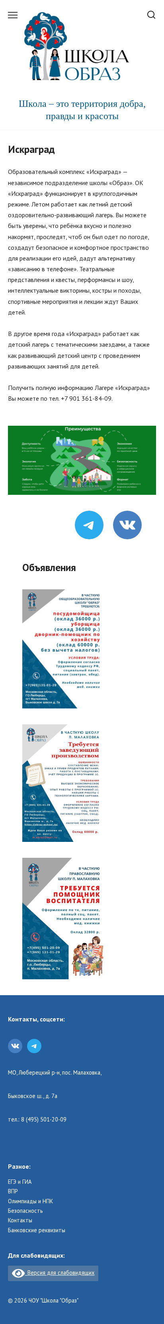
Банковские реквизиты (36, 1230)
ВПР (13, 1191)
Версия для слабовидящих (59, 1272)
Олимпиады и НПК (30, 1201)
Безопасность (25, 1210)
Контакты (20, 1220)
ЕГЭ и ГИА (19, 1181)
